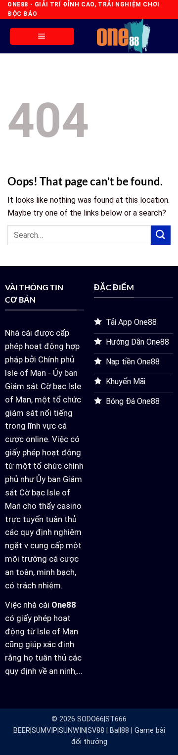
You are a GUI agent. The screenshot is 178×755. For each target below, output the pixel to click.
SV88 (96, 730)
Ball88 (119, 730)
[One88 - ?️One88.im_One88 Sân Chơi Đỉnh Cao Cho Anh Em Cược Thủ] (123, 36)
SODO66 (90, 719)
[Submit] (161, 235)
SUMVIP (44, 730)
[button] (42, 36)
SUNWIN (72, 730)
